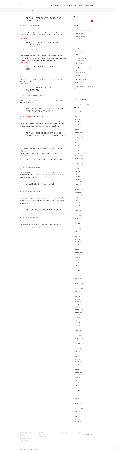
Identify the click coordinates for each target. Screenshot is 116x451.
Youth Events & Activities (81, 102)
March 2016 (78, 421)
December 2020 (79, 280)
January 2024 (78, 184)
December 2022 (79, 218)
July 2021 (77, 262)
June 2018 (77, 353)
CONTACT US (90, 5)
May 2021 (77, 267)
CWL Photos (78, 48)
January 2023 (78, 215)
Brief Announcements (80, 36)
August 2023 (78, 197)
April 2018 (77, 359)
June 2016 (77, 413)
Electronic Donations (64, 432)
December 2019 (79, 309)
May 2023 (77, 205)
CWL (76, 41)
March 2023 (78, 210)
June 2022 (77, 233)
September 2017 (79, 377)
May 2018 (77, 356)
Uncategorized (78, 82)
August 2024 (78, 166)
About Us (41, 434)
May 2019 (77, 325)
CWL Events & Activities (38, 74)
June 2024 (77, 171)
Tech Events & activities (81, 79)
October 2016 (78, 406)
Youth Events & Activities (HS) (82, 104)
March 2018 (78, 361)
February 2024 (78, 181)
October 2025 (78, 134)
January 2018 (78, 367)
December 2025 (79, 129)
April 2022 (77, 239)
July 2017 (77, 382)
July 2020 (77, 291)
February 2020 (78, 304)
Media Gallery (78, 63)
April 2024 (77, 176)
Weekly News (35, 25)
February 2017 (78, 395)
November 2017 (79, 372)
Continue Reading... (24, 38)
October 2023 (78, 192)
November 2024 (79, 158)
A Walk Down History (44, 436)
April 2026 (77, 119)
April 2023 (77, 207)
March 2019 (78, 330)
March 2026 (78, 121)
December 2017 (79, 369)
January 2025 (78, 153)
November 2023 (79, 189)
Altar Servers (78, 29)
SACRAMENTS (55, 5)
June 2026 (77, 114)
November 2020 (79, 283)
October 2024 (78, 160)
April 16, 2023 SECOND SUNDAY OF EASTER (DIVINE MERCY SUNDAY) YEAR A (45, 135)
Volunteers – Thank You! (40, 184)
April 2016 (77, 419)
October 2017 (78, 374)
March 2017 (78, 393)
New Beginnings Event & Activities (84, 67)
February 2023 (78, 213)
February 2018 (78, 364)
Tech (76, 77)
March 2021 (78, 273)
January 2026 (78, 127)
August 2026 (78, 111)
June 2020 (77, 293)
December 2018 (79, 338)
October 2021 (78, 254)
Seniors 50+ (78, 70)
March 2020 (78, 301)
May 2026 (77, 116)
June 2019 (77, 322)
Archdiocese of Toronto (25, 432)
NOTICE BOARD (67, 5)
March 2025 (78, 147)
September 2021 (79, 257)
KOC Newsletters (80, 60)
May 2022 (77, 236)
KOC (76, 57)
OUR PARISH (78, 5)
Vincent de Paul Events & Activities (84, 90)
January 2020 (78, 307)
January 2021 (78, 278)
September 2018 (79, 346)
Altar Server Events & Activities (83, 30)
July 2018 (77, 351)
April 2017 (77, 390)
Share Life (22, 436)
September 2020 (79, 288)
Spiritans (22, 434)
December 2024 (79, 155)
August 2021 (78, 260)
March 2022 (78, 241)
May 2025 (77, 142)
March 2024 (78, 179)
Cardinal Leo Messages (80, 38)
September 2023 (79, 194)
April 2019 (77, 327)
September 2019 (79, 317)
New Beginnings (79, 66)
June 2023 (77, 202)
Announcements (36, 167)
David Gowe (28, 25)
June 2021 (77, 265)
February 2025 (78, 150)
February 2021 (78, 275)
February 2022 (78, 244)
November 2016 (79, 403)
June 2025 (77, 140)
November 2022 (79, 220)
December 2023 (79, 187)
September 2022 (79, 226)
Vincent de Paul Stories (81, 94)
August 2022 (78, 228)
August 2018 (78, 348)
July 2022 (77, 231)
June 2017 (77, 385)
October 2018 (78, 343)
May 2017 (77, 387)
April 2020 (77, 299)
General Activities (79, 51)
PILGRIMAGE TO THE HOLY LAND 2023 (44, 160)
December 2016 (79, 400)
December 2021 (79, 249)
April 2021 (77, 270)
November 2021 (79, 252)
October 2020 (78, 286)
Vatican (21, 442)
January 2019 (78, 335)
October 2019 (78, 314)
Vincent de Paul (79, 84)
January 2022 (78, 247)
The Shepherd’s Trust (25, 438)
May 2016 (77, 416)
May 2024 (77, 174)
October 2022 (78, 223)
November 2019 (79, 312)
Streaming (77, 75)
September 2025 (79, 137)
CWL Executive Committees (82, 44)
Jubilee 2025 (78, 54)
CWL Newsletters (80, 46)
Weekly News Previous (80, 99)
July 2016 (77, 411)
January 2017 (78, 398)
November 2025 (79, 132)
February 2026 (78, 124)
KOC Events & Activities (81, 58)
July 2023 (77, 200)
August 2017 (78, 380)
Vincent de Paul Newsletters (82, 92)
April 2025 (77, 145)
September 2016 (79, 408)
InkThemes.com (33, 449)
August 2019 (78, 320)
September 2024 (79, 163)
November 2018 (79, 340)
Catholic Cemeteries (25, 440)
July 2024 (77, 168)
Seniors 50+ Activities (37, 116)
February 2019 (78, 333)
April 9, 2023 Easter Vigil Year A (43, 210)
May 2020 (77, 296)
